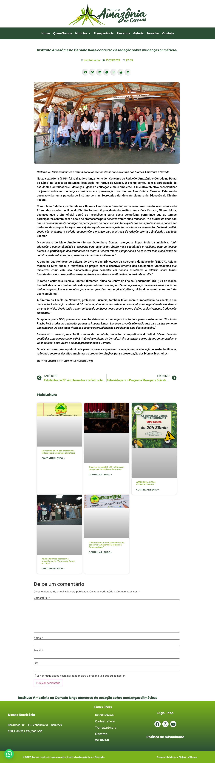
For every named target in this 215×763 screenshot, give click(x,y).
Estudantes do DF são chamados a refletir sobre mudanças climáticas (58, 452)
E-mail (38, 650)
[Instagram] (165, 724)
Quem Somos (62, 33)
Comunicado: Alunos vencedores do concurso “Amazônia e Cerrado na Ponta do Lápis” (106, 544)
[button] (85, 72)
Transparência (103, 33)
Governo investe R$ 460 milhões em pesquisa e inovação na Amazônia (106, 468)
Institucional (105, 715)
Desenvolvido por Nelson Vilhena (177, 757)
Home (45, 33)
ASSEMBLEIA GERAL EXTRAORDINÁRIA (146, 483)
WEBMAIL (102, 740)
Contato (168, 33)
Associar (153, 33)
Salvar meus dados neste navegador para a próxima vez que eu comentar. (81, 675)
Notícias (81, 33)
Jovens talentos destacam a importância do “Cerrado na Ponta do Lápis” (58, 561)
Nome (38, 638)
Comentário (42, 598)
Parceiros (123, 33)
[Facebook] (157, 724)
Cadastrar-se (105, 721)
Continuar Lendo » (53, 458)
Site (36, 663)
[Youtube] (173, 724)
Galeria (138, 33)
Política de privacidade (165, 737)
